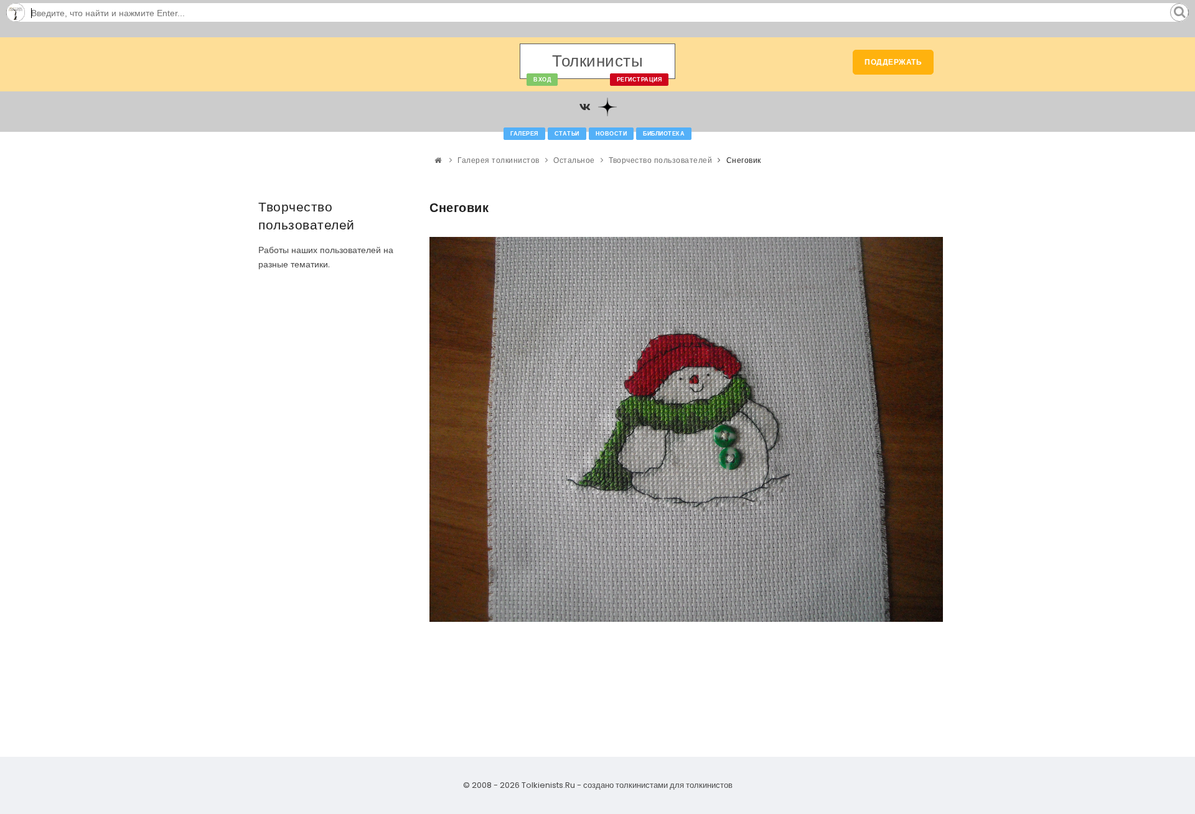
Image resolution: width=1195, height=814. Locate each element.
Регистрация (639, 79)
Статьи (567, 133)
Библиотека (664, 133)
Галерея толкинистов (498, 160)
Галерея (524, 133)
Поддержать (893, 62)
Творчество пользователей (660, 160)
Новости (611, 133)
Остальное (574, 160)
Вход (542, 79)
